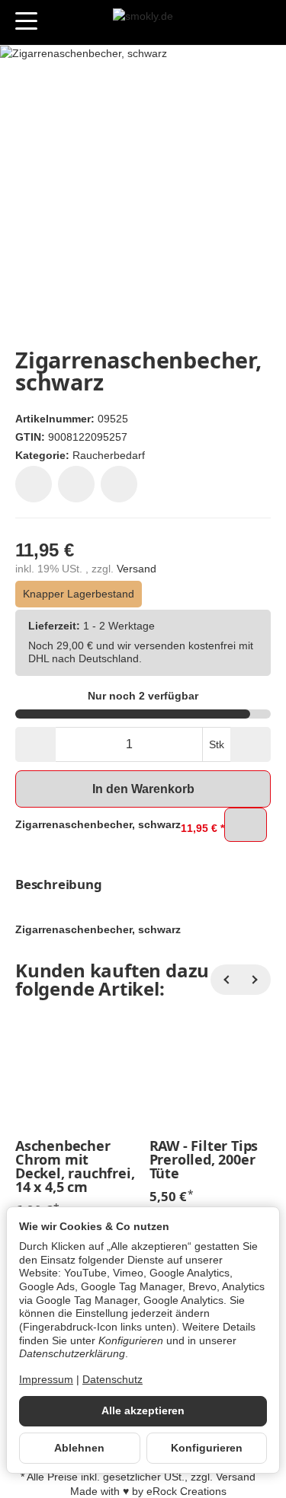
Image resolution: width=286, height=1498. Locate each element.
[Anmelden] (231, 22)
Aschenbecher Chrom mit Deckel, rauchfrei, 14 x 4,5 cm (74, 1166)
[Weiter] (255, 979)
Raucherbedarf (108, 455)
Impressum (46, 1379)
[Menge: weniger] (35, 744)
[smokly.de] (143, 23)
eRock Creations (186, 1491)
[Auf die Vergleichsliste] (76, 484)
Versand (136, 569)
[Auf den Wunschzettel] (33, 484)
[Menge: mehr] (250, 744)
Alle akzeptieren (143, 1411)
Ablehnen (79, 1448)
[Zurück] (225, 979)
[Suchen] (59, 22)
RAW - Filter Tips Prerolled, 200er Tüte (204, 1159)
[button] (143, 885)
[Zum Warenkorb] (260, 22)
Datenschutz (112, 1379)
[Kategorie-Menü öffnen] (26, 21)
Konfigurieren (207, 1448)
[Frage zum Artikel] (119, 484)
